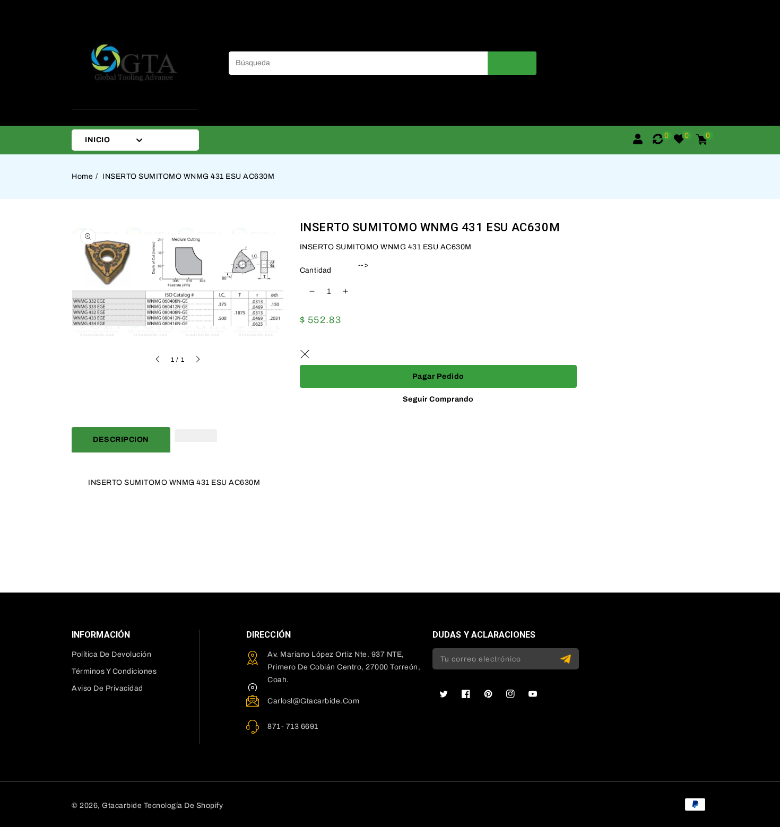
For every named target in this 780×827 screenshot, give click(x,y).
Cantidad (316, 270)
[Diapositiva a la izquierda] (158, 360)
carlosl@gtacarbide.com (313, 701)
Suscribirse (567, 659)
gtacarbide (122, 805)
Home (82, 176)
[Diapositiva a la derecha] (197, 360)
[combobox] (382, 63)
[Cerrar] (305, 354)
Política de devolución (111, 654)
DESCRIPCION (121, 439)
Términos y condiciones (114, 671)
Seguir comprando (438, 399)
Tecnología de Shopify (183, 805)
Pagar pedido (438, 376)
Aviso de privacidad (107, 688)
